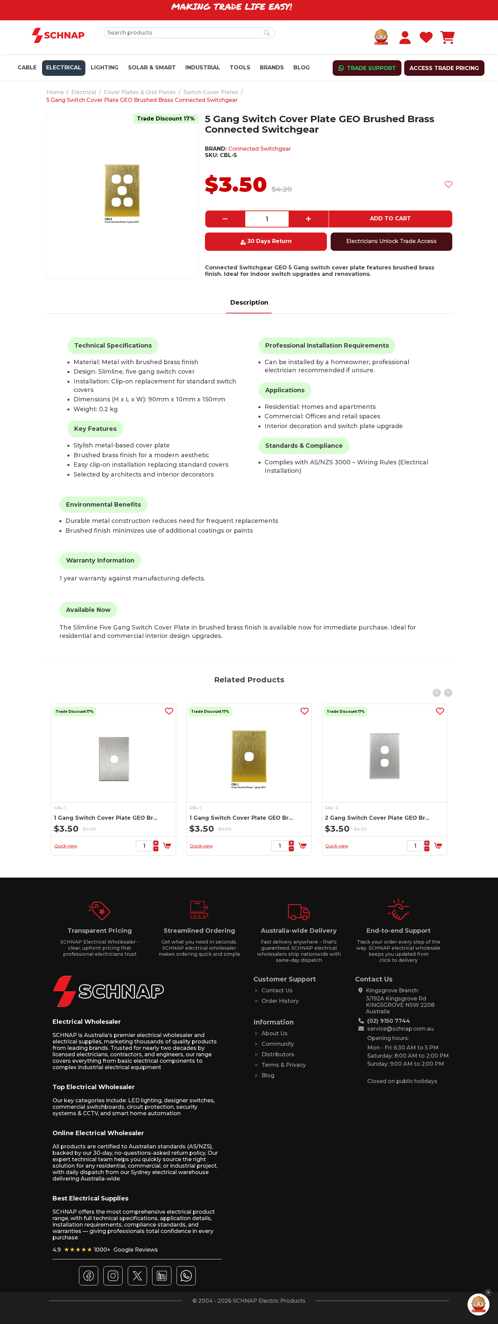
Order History (280, 1001)
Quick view (92, 845)
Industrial (202, 67)
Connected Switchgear (259, 149)
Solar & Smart (152, 67)
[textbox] (189, 32)
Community (278, 1044)
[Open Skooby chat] (479, 1305)
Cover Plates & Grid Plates (140, 92)
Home (55, 92)
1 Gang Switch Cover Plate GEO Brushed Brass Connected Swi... (134, 818)
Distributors (278, 1054)
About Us (275, 1033)
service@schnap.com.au (400, 1028)
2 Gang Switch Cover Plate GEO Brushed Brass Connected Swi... (405, 818)
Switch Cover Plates (210, 92)
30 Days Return (269, 241)
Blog (301, 67)
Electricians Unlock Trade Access (391, 241)
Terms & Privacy (284, 1065)
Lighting (105, 67)
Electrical (63, 67)
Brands (272, 67)
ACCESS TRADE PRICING (444, 68)
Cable (27, 67)
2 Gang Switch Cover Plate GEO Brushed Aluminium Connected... (270, 818)
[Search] (267, 33)
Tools (240, 67)
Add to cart (390, 218)
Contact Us (277, 990)
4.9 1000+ (105, 1249)
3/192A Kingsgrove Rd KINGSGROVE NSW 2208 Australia (400, 1005)
